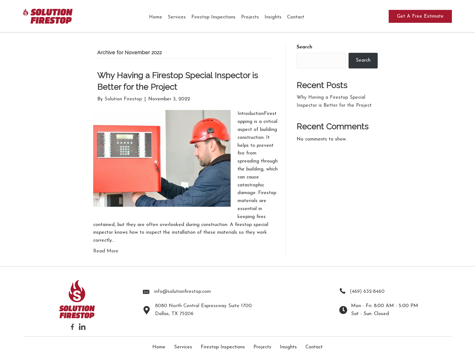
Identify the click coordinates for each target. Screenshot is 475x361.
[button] (420, 16)
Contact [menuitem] (314, 347)
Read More (105, 251)
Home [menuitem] (158, 347)
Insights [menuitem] (288, 347)
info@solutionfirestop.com (182, 291)
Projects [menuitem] (262, 347)
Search (304, 47)
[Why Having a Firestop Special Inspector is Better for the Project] (162, 158)
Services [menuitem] (183, 347)
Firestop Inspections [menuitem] (223, 347)
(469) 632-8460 (367, 291)
